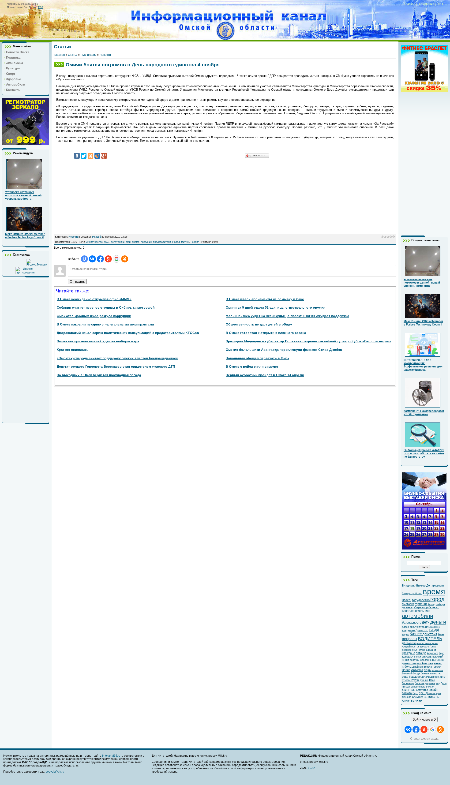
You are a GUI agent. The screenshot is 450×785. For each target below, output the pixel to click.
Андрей (406, 646)
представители (162, 241)
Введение (425, 659)
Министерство (94, 241)
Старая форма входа (424, 738)
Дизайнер (417, 666)
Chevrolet (417, 696)
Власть (406, 600)
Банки (417, 656)
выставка (408, 604)
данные (424, 680)
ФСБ (106, 241)
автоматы (431, 697)
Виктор (421, 585)
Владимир (409, 585)
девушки (407, 656)
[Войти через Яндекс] (108, 258)
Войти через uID (424, 719)
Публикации (89, 54)
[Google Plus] (104, 156)
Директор (422, 630)
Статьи (73, 54)
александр (432, 626)
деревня (430, 683)
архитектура (417, 626)
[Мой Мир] (97, 156)
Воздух (428, 666)
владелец (408, 630)
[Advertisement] (26, 350)
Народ (176, 241)
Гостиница (408, 683)
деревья (407, 607)
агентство (435, 673)
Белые (430, 686)
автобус (421, 653)
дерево (434, 676)
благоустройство (412, 593)
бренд (431, 604)
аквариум (435, 693)
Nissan (406, 686)
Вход (439, 4)
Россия (195, 241)
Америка (427, 663)
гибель (406, 666)
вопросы (409, 639)
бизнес (416, 634)
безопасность (411, 622)
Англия (406, 700)
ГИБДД (434, 630)
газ (419, 663)
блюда (416, 673)
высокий (437, 656)
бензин (425, 673)
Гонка (433, 646)
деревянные (418, 686)
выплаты (438, 660)
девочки (414, 659)
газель (406, 680)
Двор (443, 683)
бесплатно (409, 611)
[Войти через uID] (84, 258)
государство (421, 600)
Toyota (414, 680)
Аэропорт (432, 653)
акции (427, 670)
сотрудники (117, 241)
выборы (440, 604)
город (437, 599)
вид (438, 683)
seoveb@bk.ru (55, 771)
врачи (432, 649)
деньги (438, 622)
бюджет (433, 607)
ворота (433, 643)
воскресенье (409, 649)
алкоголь (437, 670)
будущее (415, 676)
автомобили (417, 616)
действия (429, 634)
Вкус (415, 693)
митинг (185, 241)
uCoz (311, 768)
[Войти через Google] (116, 259)
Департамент (435, 585)
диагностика (409, 663)
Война (406, 670)
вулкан (416, 700)
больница (423, 611)
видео (405, 634)
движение (409, 643)
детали (425, 676)
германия (421, 604)
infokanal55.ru (111, 755)
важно (438, 663)
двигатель (408, 690)
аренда (424, 693)
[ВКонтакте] (77, 156)
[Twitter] (83, 156)
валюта (407, 693)
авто (442, 676)
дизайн (433, 690)
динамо (424, 646)
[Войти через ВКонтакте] (92, 258)
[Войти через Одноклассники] (124, 258)
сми (128, 241)
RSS (40, 7)
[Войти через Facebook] (100, 258)
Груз (441, 653)
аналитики (422, 643)
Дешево (406, 696)
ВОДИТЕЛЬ (430, 638)
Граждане (408, 653)
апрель (427, 656)
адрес (405, 626)
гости (405, 660)
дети (426, 622)
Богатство (422, 689)
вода (405, 676)
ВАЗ (432, 680)
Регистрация (425, 4)
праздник (146, 241)
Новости (105, 54)
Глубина (423, 649)
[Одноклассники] (90, 156)
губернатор (420, 607)
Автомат (417, 670)
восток (415, 646)
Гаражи (437, 666)
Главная (409, 4)
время (135, 241)
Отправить (77, 281)
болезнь (419, 683)
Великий (407, 673)
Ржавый (96, 236)
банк (441, 634)
